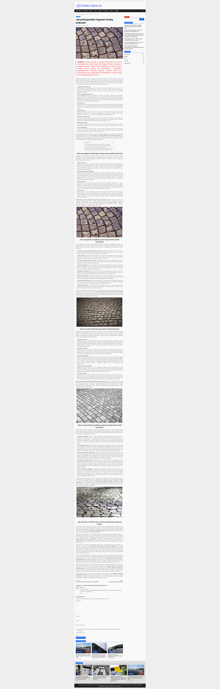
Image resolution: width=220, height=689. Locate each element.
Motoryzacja (105, 10)
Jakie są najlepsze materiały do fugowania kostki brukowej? (98, 144)
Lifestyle (100, 10)
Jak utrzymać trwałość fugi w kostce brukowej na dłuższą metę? (99, 149)
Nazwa (77, 616)
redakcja (79, 25)
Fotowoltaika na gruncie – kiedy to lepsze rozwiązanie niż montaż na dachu (83, 648)
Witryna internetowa (80, 625)
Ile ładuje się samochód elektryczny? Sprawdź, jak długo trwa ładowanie (115, 648)
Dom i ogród (85, 10)
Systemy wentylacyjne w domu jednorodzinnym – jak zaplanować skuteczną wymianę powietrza (99, 648)
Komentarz (78, 600)
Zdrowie (111, 10)
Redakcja (116, 10)
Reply (81, 593)
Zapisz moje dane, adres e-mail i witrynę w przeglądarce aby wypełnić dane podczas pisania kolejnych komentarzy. (98, 630)
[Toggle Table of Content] (112, 143)
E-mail (77, 620)
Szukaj (126, 17)
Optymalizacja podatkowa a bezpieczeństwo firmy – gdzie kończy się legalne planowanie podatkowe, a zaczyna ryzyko (134, 35)
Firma (95, 10)
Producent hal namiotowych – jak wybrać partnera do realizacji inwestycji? (101, 670)
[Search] (142, 11)
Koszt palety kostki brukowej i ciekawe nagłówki (87, 581)
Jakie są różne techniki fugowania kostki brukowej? (96, 147)
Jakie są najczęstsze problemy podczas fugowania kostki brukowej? (99, 148)
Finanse (91, 10)
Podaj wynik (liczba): (80, 632)
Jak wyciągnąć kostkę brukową (116, 581)
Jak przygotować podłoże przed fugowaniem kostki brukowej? (98, 145)
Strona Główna (78, 10)
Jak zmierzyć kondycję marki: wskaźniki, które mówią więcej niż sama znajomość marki (133, 26)
